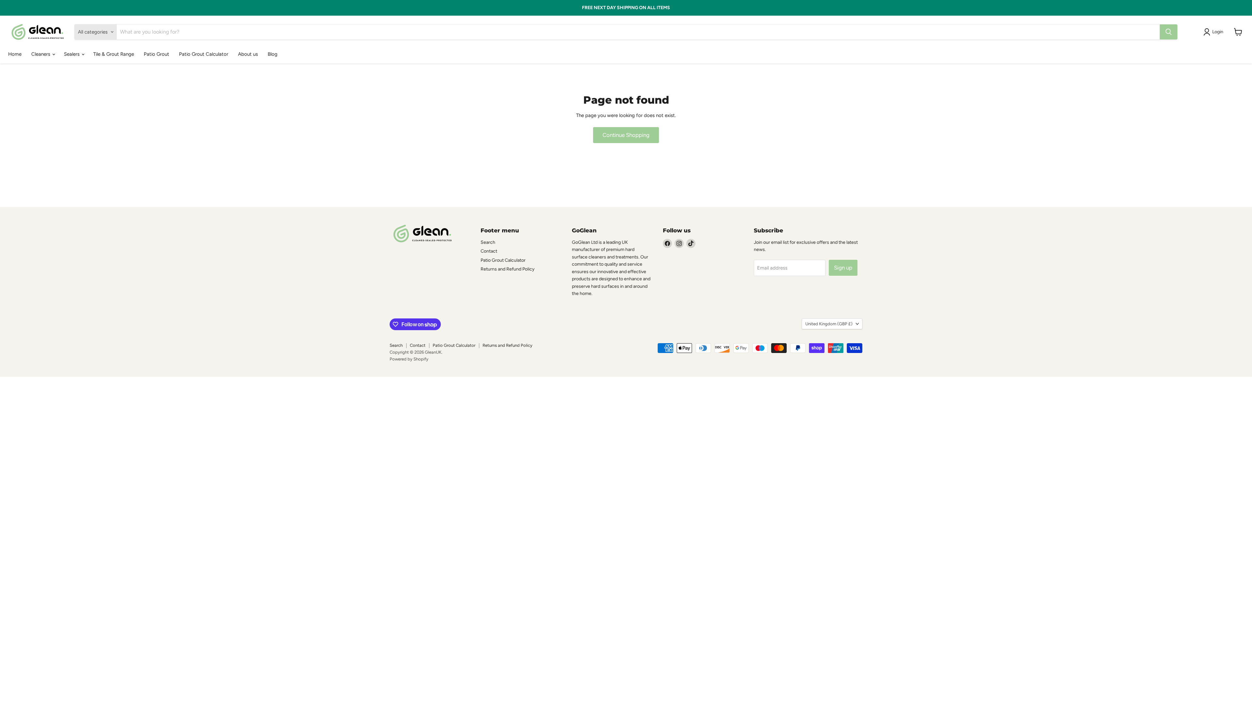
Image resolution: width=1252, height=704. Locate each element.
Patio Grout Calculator (203, 54)
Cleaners (41, 54)
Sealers (72, 54)
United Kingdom (829, 323)
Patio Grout (156, 54)
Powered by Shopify (409, 359)
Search (488, 242)
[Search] (1168, 31)
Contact (489, 251)
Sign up (843, 267)
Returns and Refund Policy (507, 269)
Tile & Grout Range (113, 54)
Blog (272, 54)
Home (15, 54)
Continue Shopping (626, 135)
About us (248, 54)
